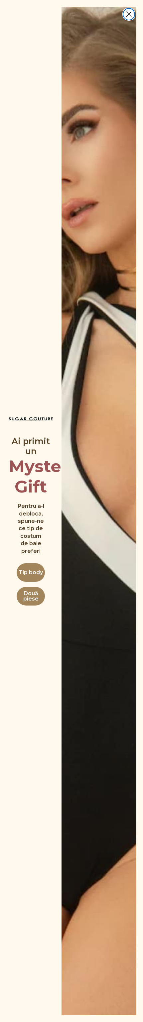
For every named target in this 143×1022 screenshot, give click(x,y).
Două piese (31, 596)
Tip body (31, 572)
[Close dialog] (129, 14)
